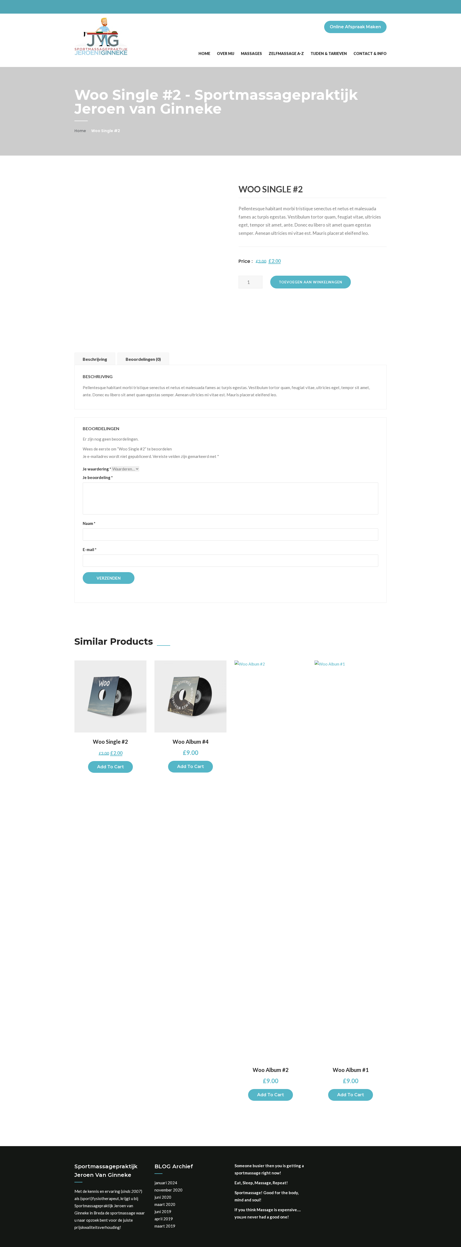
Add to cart (110, 766)
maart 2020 (164, 1204)
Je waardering (97, 468)
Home (204, 53)
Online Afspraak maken (355, 26)
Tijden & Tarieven (329, 53)
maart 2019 (164, 1226)
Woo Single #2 (110, 741)
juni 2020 (162, 1197)
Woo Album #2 (271, 1070)
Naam (89, 523)
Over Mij (225, 53)
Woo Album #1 (351, 1070)
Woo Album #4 (191, 741)
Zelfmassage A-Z (286, 53)
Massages (251, 53)
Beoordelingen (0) (143, 359)
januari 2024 (165, 1182)
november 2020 (168, 1189)
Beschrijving (95, 359)
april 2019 (163, 1218)
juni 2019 (162, 1211)
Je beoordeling (98, 477)
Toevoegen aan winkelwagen (310, 282)
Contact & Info (370, 53)
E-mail (90, 549)
